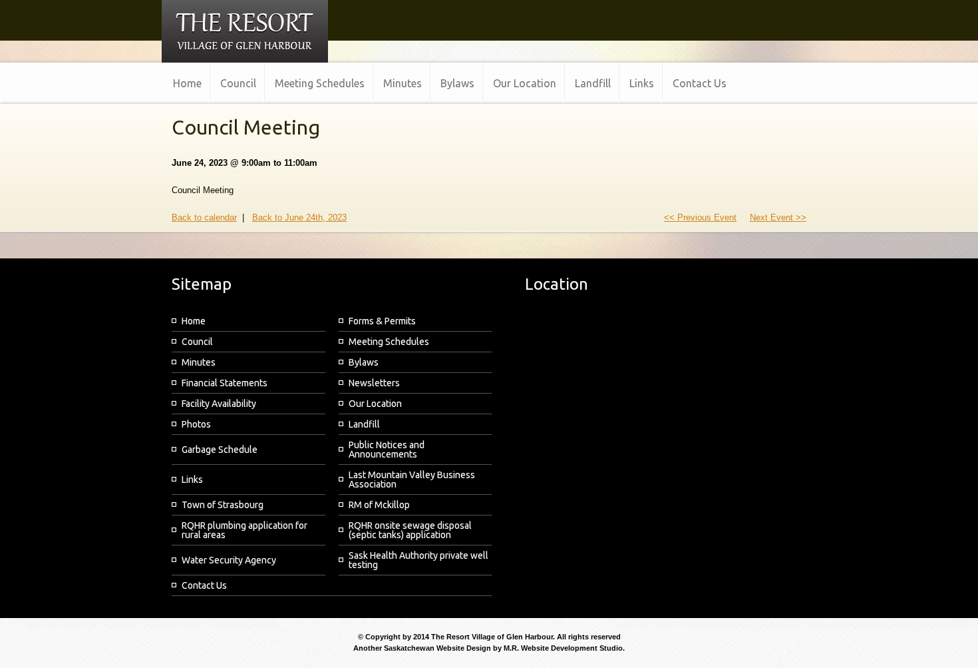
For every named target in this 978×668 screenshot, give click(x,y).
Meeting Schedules (389, 341)
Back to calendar (204, 217)
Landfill (364, 424)
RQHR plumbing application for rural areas (244, 530)
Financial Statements (224, 383)
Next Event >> (778, 217)
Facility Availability (219, 403)
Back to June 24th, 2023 (299, 217)
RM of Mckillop (379, 505)
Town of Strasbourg (222, 505)
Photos (196, 424)
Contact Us (204, 585)
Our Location (375, 403)
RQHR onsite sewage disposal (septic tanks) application (410, 530)
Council (197, 341)
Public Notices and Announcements (386, 450)
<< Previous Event (700, 217)
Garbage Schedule (219, 449)
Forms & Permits (382, 321)
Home (194, 321)
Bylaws (364, 362)
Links (192, 479)
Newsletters (374, 383)
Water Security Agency (229, 560)
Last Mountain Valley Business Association (412, 480)
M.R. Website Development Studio (563, 648)
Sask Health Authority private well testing (418, 560)
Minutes (199, 362)
